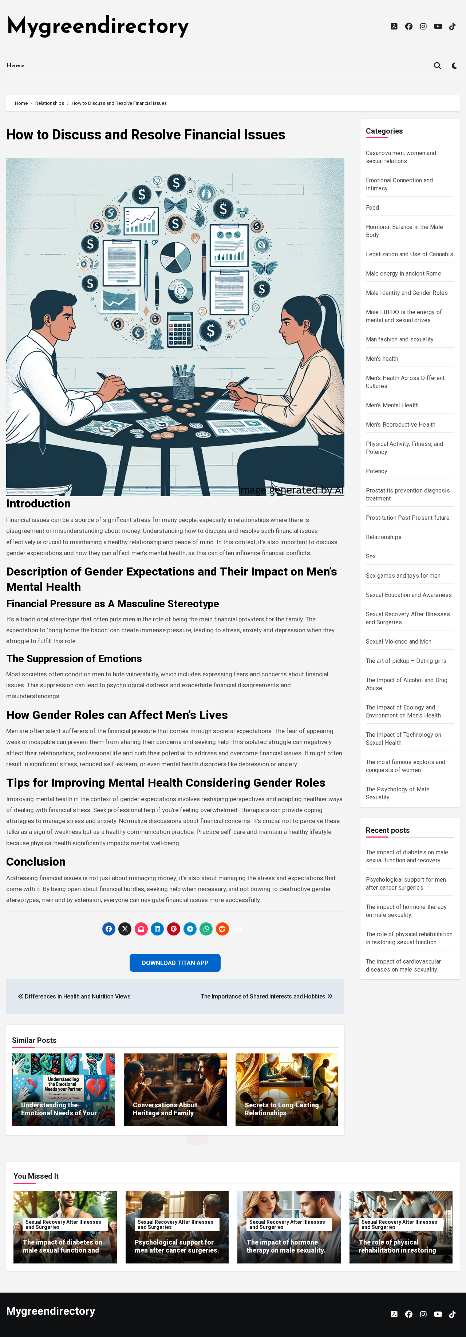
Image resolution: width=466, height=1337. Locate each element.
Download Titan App (233, 715)
